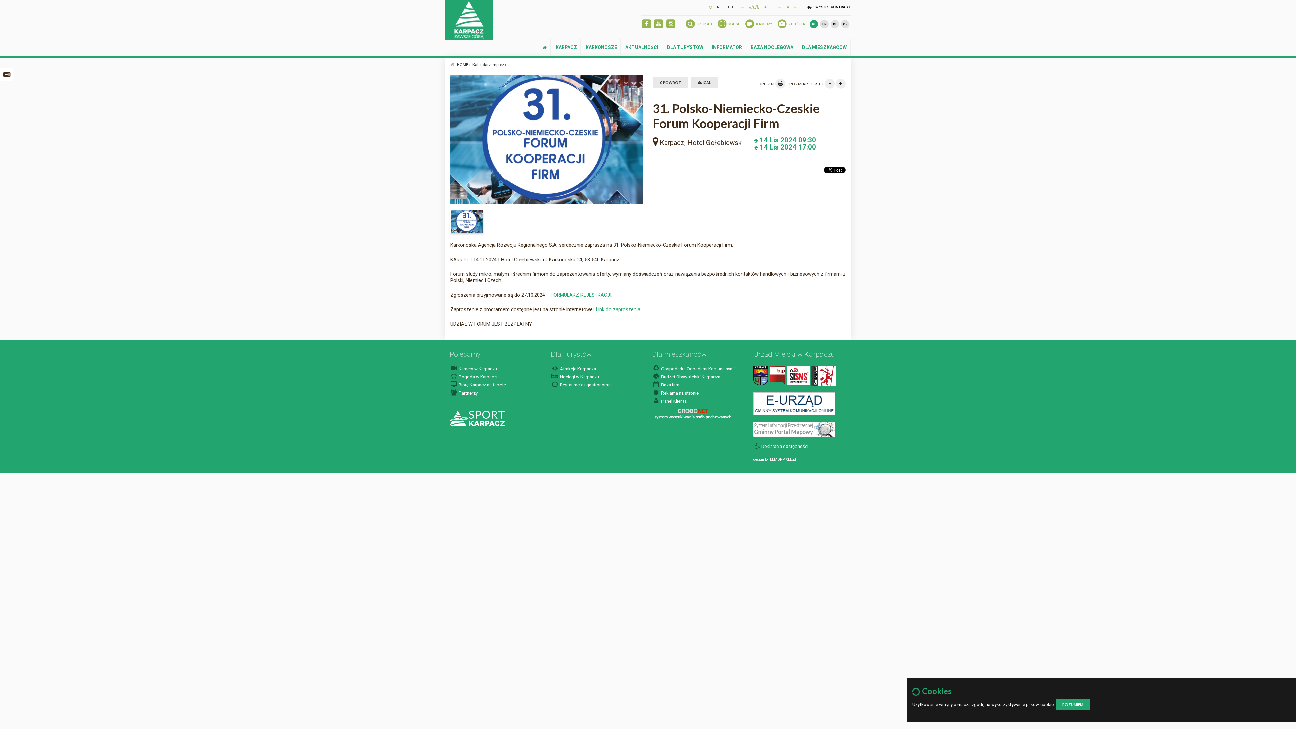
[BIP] (777, 375)
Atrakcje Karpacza (577, 368)
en (824, 24)
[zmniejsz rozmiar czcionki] (742, 7)
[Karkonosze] (823, 375)
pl (814, 24)
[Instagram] (671, 24)
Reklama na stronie (679, 393)
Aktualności (641, 47)
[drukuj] (780, 84)
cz (845, 24)
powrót (671, 82)
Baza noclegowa (772, 47)
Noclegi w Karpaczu (579, 376)
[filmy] (658, 24)
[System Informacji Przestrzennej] (794, 429)
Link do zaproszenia (618, 309)
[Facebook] (646, 24)
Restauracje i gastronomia (585, 384)
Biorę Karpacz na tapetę (482, 384)
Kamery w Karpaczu (477, 368)
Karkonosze (601, 47)
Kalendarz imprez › (489, 64)
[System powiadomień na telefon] (798, 375)
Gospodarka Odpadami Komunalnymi (697, 368)
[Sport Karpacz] (477, 418)
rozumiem (1072, 704)
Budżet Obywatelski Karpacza (690, 376)
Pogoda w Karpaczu (478, 376)
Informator (727, 47)
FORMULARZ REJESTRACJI (581, 295)
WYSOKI (832, 7)
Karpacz (566, 47)
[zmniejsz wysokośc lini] (779, 7)
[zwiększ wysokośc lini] (765, 7)
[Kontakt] (760, 375)
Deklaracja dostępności (784, 446)
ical (706, 82)
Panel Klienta (673, 401)
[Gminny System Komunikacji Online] (794, 403)
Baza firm (669, 384)
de (835, 24)
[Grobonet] (693, 414)
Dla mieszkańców (824, 47)
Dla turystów (685, 47)
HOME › (464, 64)
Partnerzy (468, 393)
